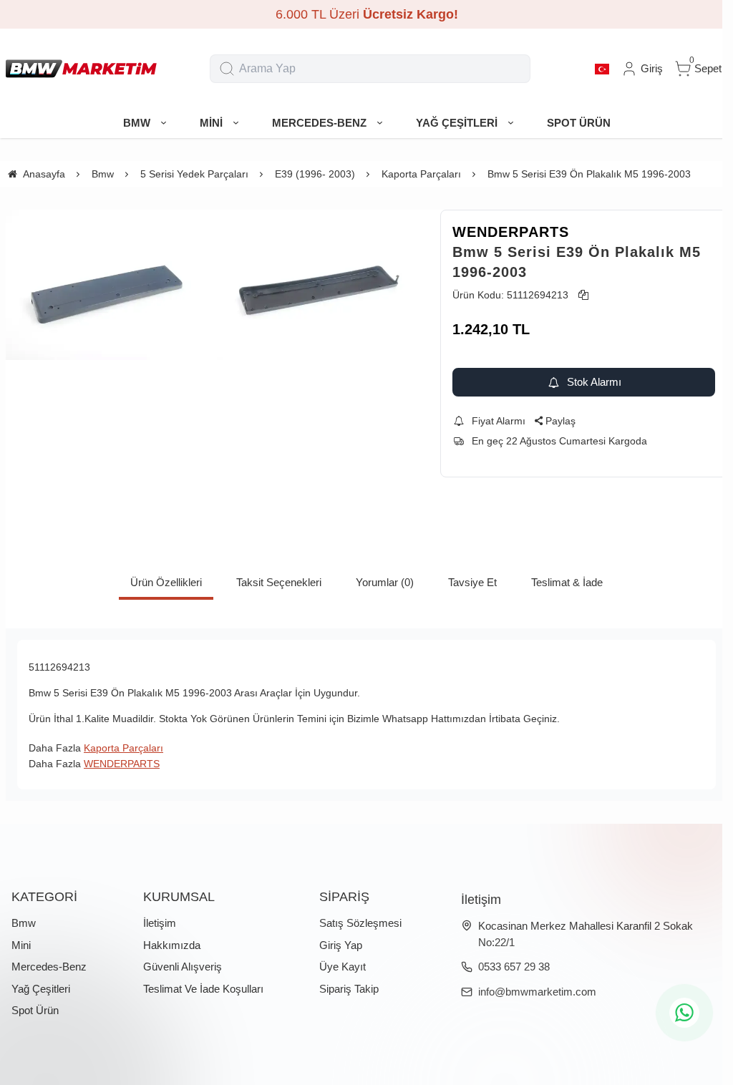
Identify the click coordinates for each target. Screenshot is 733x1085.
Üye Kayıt (342, 966)
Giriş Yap (340, 945)
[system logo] (81, 68)
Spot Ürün (35, 1010)
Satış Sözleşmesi (360, 923)
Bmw (23, 923)
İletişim (159, 923)
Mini (21, 945)
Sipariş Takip (349, 989)
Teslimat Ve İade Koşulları (203, 989)
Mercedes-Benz (49, 966)
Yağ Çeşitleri (40, 989)
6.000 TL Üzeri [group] (367, 14)
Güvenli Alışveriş (182, 966)
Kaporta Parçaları (123, 748)
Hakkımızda (171, 945)
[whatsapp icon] (684, 1013)
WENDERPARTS (510, 232)
